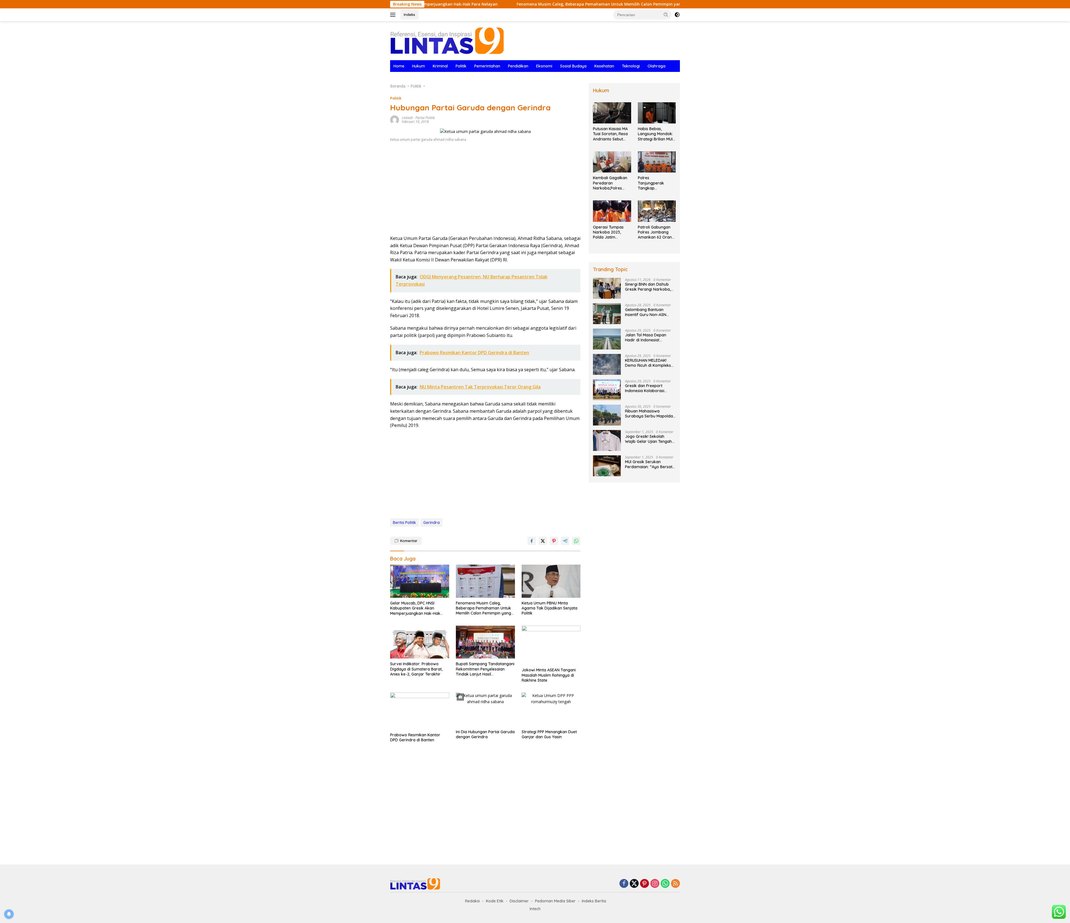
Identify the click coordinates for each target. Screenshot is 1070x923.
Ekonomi (544, 66)
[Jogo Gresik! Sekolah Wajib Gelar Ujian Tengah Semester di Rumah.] (607, 440)
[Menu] (394, 15)
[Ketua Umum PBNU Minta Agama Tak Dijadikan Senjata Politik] (551, 581)
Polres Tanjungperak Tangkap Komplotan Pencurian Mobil (652, 183)
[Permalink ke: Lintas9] (394, 119)
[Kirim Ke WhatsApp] (576, 541)
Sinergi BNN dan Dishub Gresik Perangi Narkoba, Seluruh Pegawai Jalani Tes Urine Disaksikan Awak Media (650, 287)
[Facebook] (623, 884)
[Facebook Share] (531, 541)
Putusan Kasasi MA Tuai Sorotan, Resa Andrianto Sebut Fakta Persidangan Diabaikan (610, 134)
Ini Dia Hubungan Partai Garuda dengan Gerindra (485, 734)
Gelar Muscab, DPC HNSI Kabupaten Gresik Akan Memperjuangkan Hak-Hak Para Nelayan (415, 608)
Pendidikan (518, 66)
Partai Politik (425, 117)
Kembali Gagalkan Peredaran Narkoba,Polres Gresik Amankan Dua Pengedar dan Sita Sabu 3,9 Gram (611, 183)
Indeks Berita (594, 900)
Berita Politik (404, 522)
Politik (461, 66)
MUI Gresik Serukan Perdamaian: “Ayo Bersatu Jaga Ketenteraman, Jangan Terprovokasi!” (650, 464)
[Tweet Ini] (543, 541)
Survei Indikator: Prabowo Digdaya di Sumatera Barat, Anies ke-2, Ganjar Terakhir (416, 668)
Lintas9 (407, 117)
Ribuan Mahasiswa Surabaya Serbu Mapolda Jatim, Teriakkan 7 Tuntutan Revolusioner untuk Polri (649, 414)
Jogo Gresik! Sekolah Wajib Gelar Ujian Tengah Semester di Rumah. (648, 439)
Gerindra (431, 522)
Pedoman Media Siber (555, 900)
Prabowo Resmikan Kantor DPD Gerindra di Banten (415, 737)
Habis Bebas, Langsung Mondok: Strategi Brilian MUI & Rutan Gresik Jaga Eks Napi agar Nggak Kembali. (656, 134)
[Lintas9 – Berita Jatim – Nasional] (447, 40)
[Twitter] (634, 884)
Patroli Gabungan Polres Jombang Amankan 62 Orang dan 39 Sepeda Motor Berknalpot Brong (656, 232)
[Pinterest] (644, 884)
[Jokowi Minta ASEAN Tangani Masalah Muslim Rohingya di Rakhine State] (551, 645)
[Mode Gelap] (677, 15)
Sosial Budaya (573, 66)
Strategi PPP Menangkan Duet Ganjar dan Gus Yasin (549, 734)
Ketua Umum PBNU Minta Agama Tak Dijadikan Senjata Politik (549, 608)
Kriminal (440, 66)
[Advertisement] (485, 190)
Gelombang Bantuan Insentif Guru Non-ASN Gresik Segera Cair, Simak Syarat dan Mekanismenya (650, 312)
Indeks (409, 14)
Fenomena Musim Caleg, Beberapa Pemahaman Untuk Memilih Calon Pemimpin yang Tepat (551, 4)
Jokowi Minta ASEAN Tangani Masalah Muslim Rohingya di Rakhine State (549, 674)
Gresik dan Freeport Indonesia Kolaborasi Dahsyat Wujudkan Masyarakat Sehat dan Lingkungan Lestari (646, 388)
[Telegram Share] (565, 541)
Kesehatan (604, 66)
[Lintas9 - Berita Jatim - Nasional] (415, 883)
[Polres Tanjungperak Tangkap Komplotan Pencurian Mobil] (657, 162)
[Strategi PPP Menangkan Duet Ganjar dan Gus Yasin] (551, 710)
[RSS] (675, 884)
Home (398, 66)
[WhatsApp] (665, 884)
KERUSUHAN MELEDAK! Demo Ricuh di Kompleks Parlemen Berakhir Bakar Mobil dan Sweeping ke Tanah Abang (648, 363)
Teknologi (631, 66)
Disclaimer (519, 900)
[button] (666, 14)
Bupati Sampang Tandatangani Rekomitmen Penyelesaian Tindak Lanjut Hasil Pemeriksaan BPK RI (485, 669)
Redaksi (472, 900)
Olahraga (656, 66)
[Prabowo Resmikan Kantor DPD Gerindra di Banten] (419, 711)
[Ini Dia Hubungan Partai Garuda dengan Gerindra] (485, 710)
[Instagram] (654, 884)
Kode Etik (495, 900)
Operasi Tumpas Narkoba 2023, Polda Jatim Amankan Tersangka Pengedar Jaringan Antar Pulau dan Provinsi (611, 232)
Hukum (418, 66)
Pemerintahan (487, 66)
